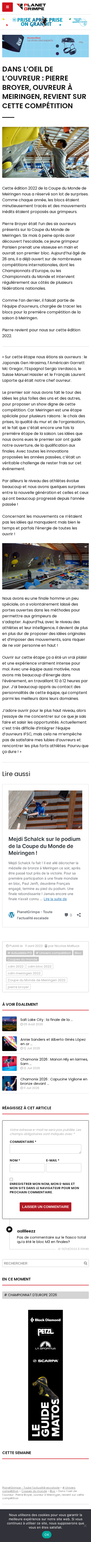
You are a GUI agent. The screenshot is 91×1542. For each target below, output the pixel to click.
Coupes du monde (22, 959)
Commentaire (23, 1142)
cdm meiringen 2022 (24, 973)
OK (46, 1535)
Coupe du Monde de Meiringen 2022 (37, 980)
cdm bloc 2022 (39, 966)
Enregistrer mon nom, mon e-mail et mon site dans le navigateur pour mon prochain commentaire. (44, 1188)
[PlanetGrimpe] (31, 6)
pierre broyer (18, 987)
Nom (15, 1160)
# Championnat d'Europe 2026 (30, 1295)
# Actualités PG (20, 953)
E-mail (52, 1160)
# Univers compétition (53, 953)
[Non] (85, 1525)
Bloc (78, 953)
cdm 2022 (16, 966)
